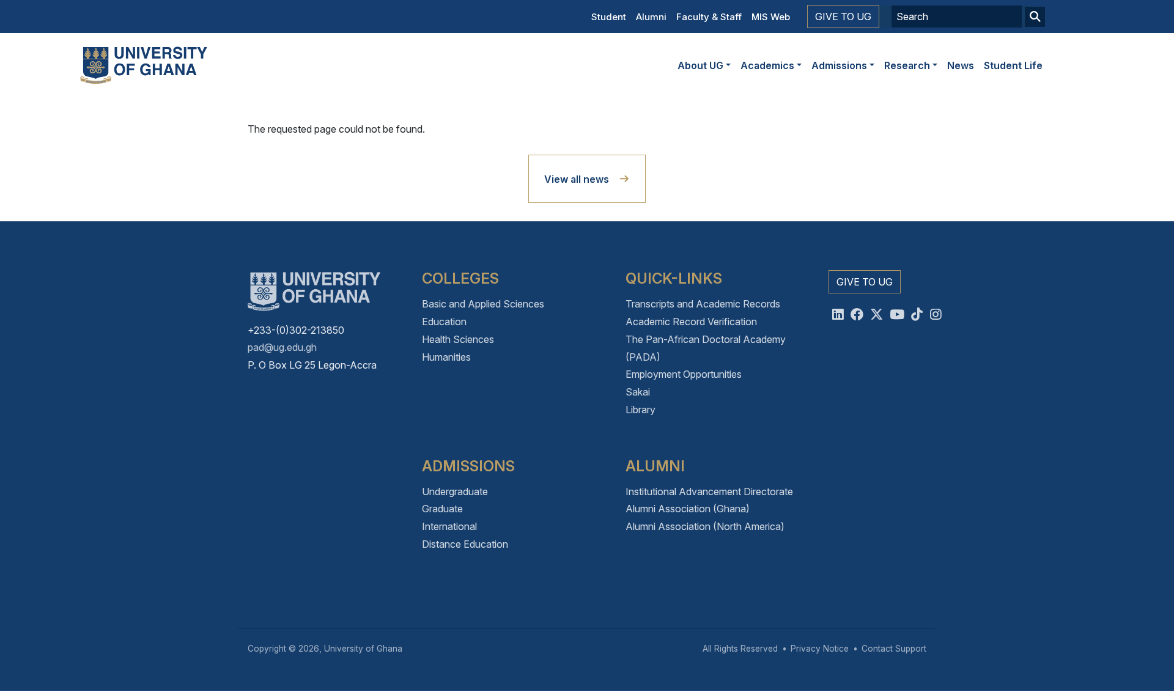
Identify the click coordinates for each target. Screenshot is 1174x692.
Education (444, 321)
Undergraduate (455, 491)
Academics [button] (767, 65)
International (449, 526)
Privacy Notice (820, 648)
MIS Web (770, 17)
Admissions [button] (839, 65)
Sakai (638, 392)
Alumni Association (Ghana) (688, 508)
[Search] (1035, 17)
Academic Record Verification (691, 321)
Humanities (446, 357)
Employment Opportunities (684, 374)
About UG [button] (700, 65)
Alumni (651, 17)
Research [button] (907, 65)
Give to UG (843, 16)
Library (640, 409)
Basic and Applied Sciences (483, 304)
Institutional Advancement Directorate (709, 491)
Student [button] (608, 17)
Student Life (1013, 65)
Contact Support (894, 648)
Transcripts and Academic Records (703, 304)
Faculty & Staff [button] (709, 17)
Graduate (442, 508)
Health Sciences (458, 339)
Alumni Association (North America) (705, 526)
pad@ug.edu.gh (282, 347)
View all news (576, 179)
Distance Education (465, 544)
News (960, 65)
